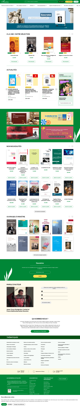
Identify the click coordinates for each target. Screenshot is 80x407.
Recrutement (31, 388)
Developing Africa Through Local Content (23, 200)
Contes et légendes (10, 353)
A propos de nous (32, 380)
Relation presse (32, 386)
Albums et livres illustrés (11, 344)
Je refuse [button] (10, 404)
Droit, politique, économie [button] (21, 5)
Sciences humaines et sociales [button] (7, 5)
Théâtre (59, 357)
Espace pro (31, 389)
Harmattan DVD (47, 383)
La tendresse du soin (45, 167)
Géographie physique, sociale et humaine (30, 344)
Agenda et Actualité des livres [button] (55, 5)
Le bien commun (47, 390)
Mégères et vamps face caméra (66, 55)
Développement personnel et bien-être (13, 357)
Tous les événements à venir (65, 103)
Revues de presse (32, 385)
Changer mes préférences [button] (19, 404)
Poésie (42, 351)
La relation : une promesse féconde (34, 168)
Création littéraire (9, 355)
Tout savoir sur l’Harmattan (40, 331)
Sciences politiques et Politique (63, 347)
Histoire (25, 346)
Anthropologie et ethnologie (11, 346)
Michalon (45, 389)
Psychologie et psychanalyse (46, 355)
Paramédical (43, 344)
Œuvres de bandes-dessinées (46, 342)
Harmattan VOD (47, 385)
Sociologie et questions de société (63, 349)
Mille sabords (46, 393)
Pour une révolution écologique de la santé (48, 56)
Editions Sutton (46, 392)
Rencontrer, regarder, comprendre (11, 168)
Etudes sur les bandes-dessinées (29, 342)
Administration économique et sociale (13, 342)
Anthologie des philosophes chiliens (45, 200)
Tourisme (59, 359)
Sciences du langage (61, 342)
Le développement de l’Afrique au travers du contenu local (34, 200)
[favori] (20, 53)
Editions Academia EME (48, 386)
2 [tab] (66, 27)
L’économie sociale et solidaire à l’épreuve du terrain (68, 169)
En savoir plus (12, 97)
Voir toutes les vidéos (46, 302)
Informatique (26, 353)
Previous (6, 89)
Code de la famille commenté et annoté (11, 200)
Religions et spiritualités (45, 360)
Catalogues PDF (32, 383)
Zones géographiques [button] (41, 5)
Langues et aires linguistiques (29, 355)
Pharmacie (43, 346)
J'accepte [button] (4, 404)
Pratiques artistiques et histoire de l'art (47, 353)
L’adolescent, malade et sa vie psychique (57, 168)
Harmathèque (46, 382)
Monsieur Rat (31, 55)
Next (56, 89)
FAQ (30, 382)
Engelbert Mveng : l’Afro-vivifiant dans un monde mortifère (57, 200)
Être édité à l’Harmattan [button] (68, 5)
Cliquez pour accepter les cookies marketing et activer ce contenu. (20, 297)
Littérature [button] (32, 5)
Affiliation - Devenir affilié (34, 393)
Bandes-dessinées (10, 351)
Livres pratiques (26, 357)
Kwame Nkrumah (14, 55)
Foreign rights (32, 392)
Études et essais (9, 364)
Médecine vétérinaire (27, 364)
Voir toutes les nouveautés (40, 211)
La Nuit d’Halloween (68, 199)
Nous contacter (62, 378)
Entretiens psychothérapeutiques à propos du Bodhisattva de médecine (23, 170)
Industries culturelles (27, 351)
